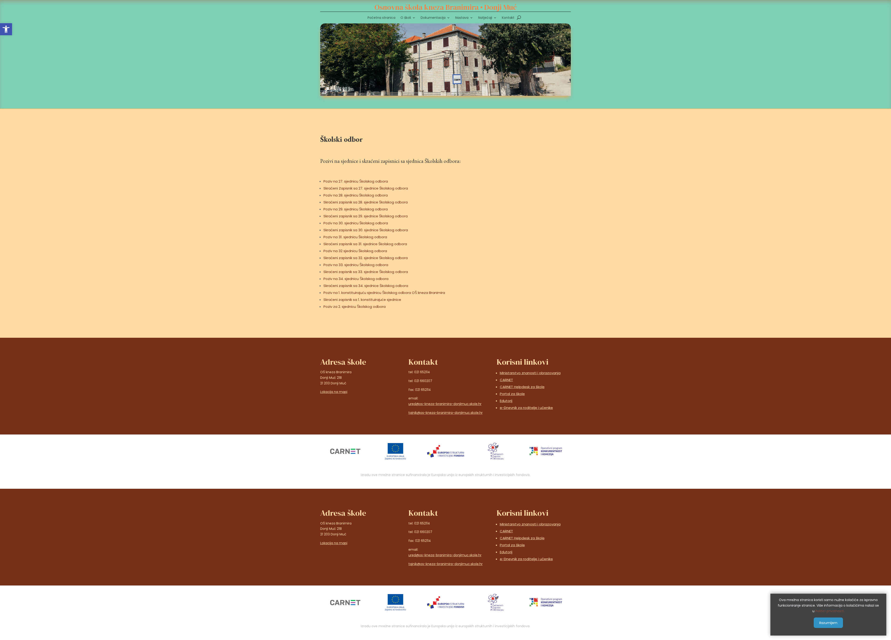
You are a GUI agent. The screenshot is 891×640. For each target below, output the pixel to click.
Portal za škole (512, 393)
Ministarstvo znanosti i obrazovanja (530, 372)
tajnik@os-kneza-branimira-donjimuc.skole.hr (445, 412)
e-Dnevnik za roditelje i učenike (526, 407)
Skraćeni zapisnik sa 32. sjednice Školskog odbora (365, 257)
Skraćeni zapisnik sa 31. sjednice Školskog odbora (365, 243)
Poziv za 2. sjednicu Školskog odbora (354, 306)
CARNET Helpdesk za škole (522, 386)
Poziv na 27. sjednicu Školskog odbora (355, 181)
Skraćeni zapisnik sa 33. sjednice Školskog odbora (365, 271)
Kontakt (508, 18)
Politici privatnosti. (829, 610)
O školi (405, 18)
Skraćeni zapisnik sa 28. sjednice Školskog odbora (365, 202)
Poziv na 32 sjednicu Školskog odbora (355, 250)
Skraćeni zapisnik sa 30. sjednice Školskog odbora (365, 230)
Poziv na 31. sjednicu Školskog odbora (355, 237)
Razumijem (828, 622)
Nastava (461, 18)
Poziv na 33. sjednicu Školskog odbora (355, 264)
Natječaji (485, 18)
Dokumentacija (433, 18)
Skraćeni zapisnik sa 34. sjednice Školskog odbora (365, 285)
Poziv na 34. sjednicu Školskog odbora (355, 278)
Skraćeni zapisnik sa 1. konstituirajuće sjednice (362, 299)
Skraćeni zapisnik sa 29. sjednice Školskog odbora (365, 216)
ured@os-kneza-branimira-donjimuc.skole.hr (444, 404)
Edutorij (506, 400)
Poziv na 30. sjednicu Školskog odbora (355, 223)
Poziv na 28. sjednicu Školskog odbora (355, 195)
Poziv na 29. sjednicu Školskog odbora (355, 209)
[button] (6, 29)
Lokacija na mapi (333, 391)
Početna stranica (381, 18)
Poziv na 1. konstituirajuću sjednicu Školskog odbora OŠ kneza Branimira (384, 292)
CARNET (506, 379)
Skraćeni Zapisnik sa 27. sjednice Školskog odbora (365, 188)
